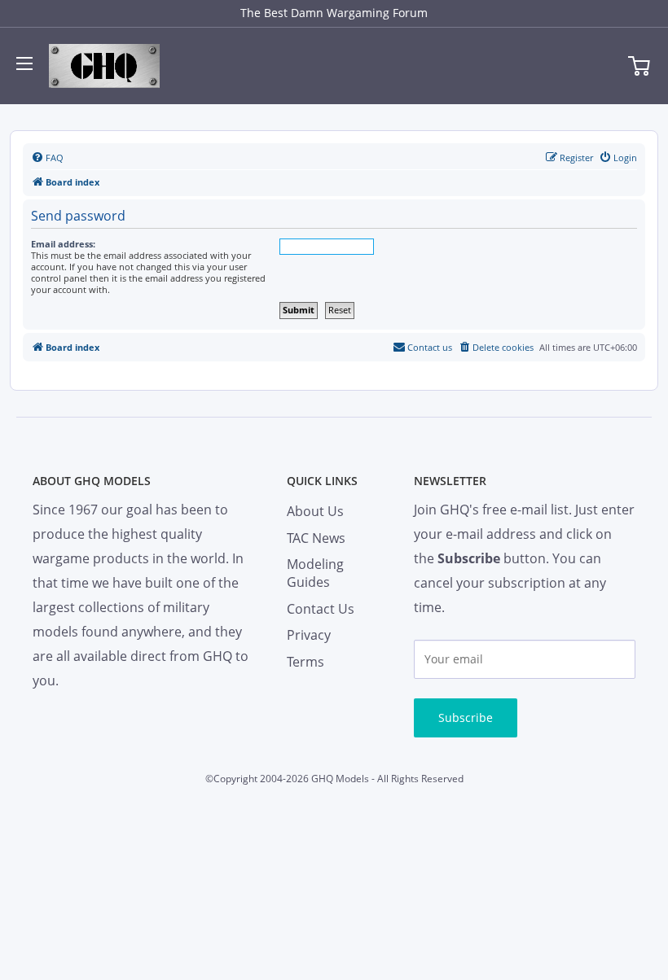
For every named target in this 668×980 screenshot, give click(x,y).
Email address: (63, 244)
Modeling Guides (315, 573)
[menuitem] (47, 158)
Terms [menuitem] (305, 662)
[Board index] (104, 66)
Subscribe (465, 717)
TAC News (316, 538)
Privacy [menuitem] (309, 635)
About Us (315, 511)
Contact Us (320, 609)
